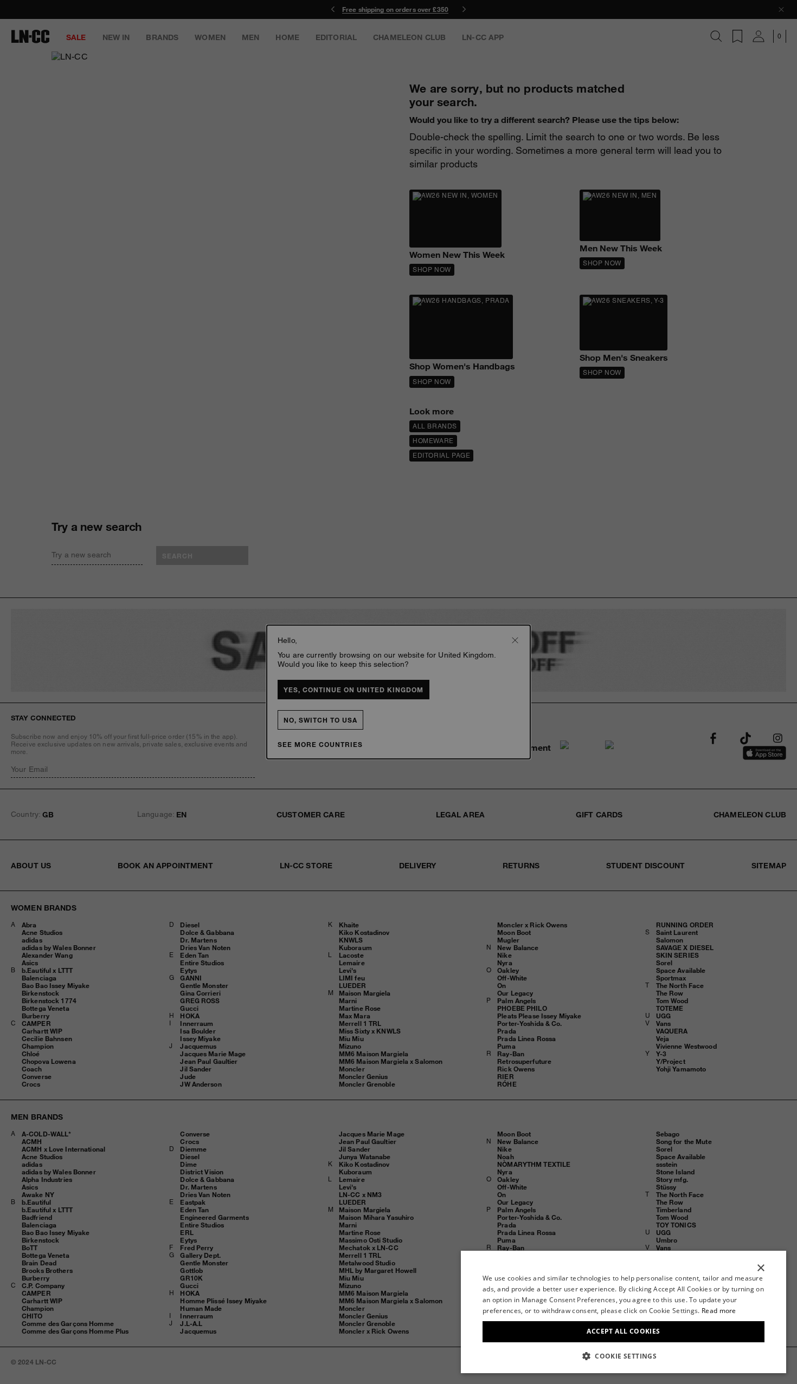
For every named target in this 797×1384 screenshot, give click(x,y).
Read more (719, 1310)
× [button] (760, 1268)
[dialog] (623, 1312)
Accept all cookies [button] (623, 1331)
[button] (623, 1355)
